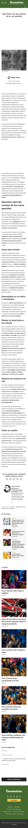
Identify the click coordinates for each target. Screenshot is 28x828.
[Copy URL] (20, 88)
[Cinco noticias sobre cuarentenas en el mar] (14, 667)
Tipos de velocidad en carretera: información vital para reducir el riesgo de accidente (14, 621)
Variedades (12, 507)
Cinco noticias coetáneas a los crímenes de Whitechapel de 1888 (13, 737)
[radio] (7, 479)
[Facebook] (12, 88)
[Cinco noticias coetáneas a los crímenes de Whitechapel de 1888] (14, 723)
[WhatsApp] (16, 88)
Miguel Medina (15, 77)
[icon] (5, 3)
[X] (9, 88)
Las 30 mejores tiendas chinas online (18, 554)
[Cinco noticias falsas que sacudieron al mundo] (14, 695)
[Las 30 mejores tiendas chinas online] (7, 555)
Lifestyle (14, 518)
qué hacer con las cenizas (11, 195)
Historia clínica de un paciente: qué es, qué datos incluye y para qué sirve (18, 522)
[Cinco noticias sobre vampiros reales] (14, 638)
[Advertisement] (14, 33)
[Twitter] (8, 796)
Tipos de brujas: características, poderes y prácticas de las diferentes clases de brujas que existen (18, 544)
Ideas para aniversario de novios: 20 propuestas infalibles (18, 533)
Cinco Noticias (5, 507)
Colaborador (15, 526)
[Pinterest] (20, 796)
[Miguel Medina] (9, 77)
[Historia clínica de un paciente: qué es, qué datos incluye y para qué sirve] (7, 521)
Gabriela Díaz (15, 536)
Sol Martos (14, 549)
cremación (16, 221)
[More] (23, 88)
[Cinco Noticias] (14, 791)
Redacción (4, 595)
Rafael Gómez (5, 626)
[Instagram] (17, 796)
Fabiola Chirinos (15, 557)
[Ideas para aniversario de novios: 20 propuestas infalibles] (7, 532)
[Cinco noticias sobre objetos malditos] (14, 579)
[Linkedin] (11, 796)
